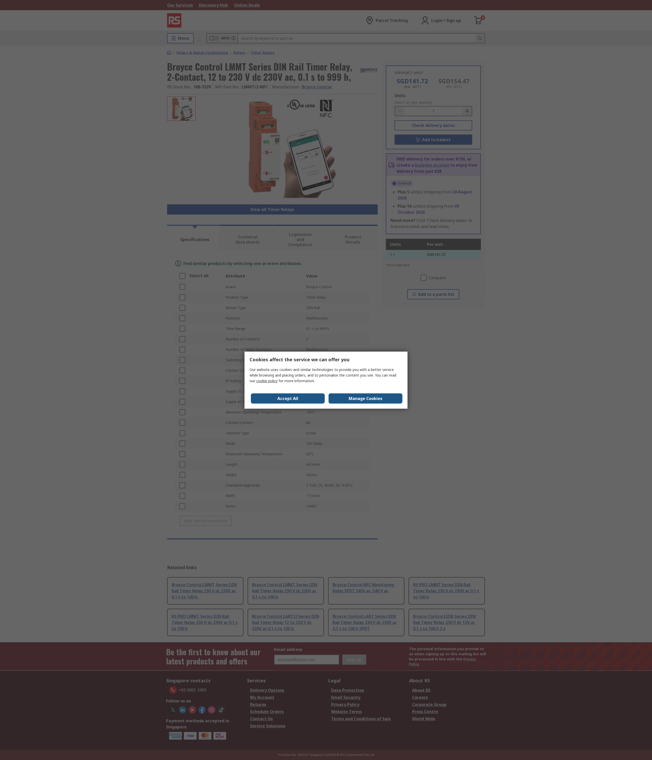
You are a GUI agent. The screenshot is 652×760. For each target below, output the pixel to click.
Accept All (287, 398)
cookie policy (267, 380)
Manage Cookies (365, 398)
